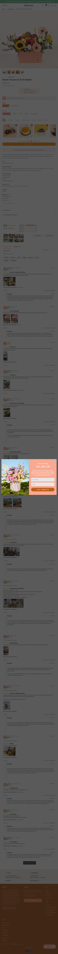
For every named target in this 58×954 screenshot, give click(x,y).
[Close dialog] (54, 461)
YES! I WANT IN (43, 489)
